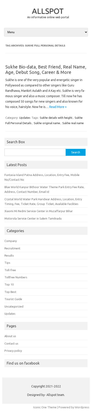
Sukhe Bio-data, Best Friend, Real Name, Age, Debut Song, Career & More (45, 69)
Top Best (10, 291)
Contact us (11, 343)
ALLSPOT (48, 11)
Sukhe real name (73, 123)
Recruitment (12, 248)
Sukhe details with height (56, 117)
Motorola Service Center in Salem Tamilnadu (33, 218)
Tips (7, 262)
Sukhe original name (47, 123)
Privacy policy (13, 350)
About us (10, 336)
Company (10, 240)
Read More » (58, 107)
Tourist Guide (13, 299)
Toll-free (10, 270)
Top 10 (9, 284)
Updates (24, 117)
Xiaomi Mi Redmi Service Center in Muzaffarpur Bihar (38, 211)
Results (9, 255)
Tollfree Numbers (15, 277)
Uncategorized (13, 306)
